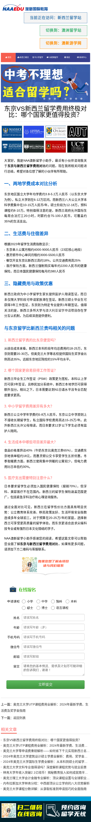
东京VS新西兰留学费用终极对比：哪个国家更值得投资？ (42, 740)
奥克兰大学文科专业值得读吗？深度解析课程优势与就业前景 (45, 767)
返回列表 (19, 718)
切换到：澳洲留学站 (64, 30)
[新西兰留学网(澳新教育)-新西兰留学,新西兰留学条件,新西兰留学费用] (25, 7)
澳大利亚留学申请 (58, 310)
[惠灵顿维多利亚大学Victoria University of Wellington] (33, 146)
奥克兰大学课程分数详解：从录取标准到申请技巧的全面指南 (45, 789)
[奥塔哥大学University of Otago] (55, 132)
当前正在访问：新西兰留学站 (56, 18)
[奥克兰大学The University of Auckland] (12, 146)
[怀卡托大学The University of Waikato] (55, 146)
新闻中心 (83, 57)
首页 (9, 57)
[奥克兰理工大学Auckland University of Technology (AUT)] (77, 132)
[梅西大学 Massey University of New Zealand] (12, 132)
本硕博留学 (53, 57)
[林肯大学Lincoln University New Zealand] (33, 132)
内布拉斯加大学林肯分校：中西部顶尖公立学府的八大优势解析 (46, 783)
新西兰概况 (24, 57)
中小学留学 (38, 57)
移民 (68, 57)
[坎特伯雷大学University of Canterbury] (77, 146)
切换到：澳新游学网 (64, 43)
